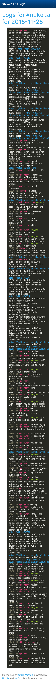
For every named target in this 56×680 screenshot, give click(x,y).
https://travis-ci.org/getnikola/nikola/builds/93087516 (31, 137)
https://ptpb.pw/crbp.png (22, 168)
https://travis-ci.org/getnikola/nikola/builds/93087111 (31, 91)
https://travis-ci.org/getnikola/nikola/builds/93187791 (31, 347)
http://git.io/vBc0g (19, 58)
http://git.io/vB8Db (19, 532)
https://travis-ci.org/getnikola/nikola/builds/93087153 (31, 114)
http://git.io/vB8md (19, 278)
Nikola (5, 678)
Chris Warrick (25, 674)
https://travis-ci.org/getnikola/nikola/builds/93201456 (31, 560)
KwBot (18, 678)
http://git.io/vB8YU (19, 296)
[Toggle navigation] (50, 4)
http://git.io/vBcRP (29, 49)
